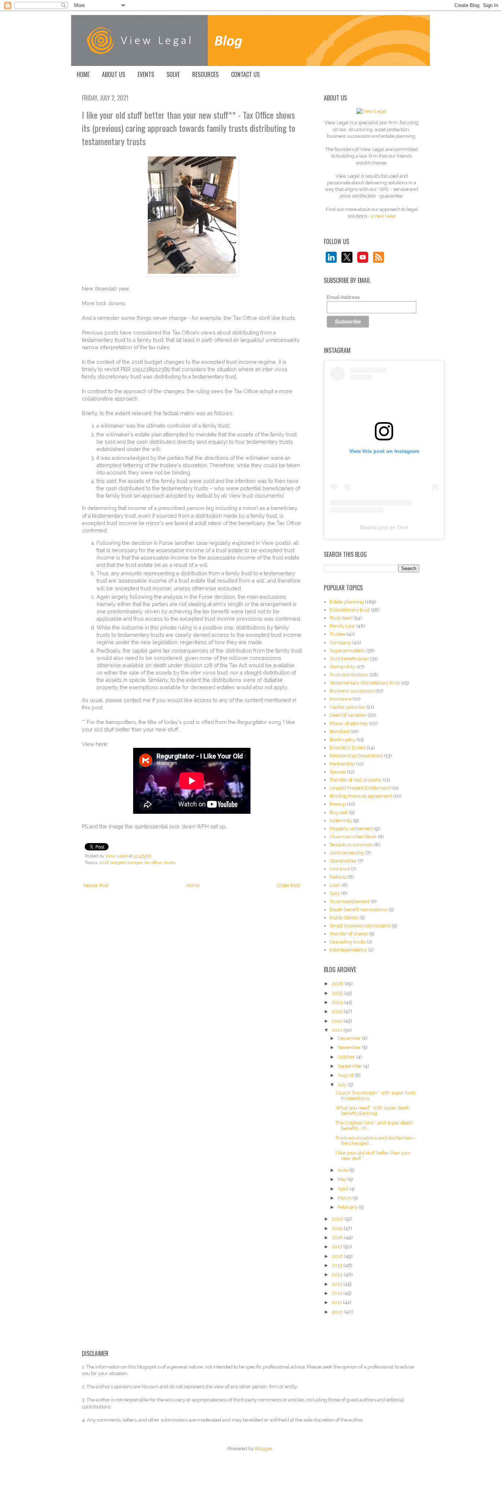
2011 (337, 1302)
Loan (335, 885)
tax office (153, 862)
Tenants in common (351, 844)
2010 (338, 1312)
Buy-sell (339, 812)
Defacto (338, 877)
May (342, 1179)
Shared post (374, 527)
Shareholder (343, 861)
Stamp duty (342, 666)
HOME (83, 74)
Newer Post (96, 885)
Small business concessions (360, 925)
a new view (383, 216)
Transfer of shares (349, 934)
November (349, 1047)
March (344, 1198)
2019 (338, 1228)
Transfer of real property (356, 780)
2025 (338, 993)
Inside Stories (344, 917)
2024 (338, 1002)
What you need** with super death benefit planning (373, 1110)
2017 (337, 1246)
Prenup (338, 804)
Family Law (342, 626)
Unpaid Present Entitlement (360, 788)
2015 (337, 1265)
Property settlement (351, 828)
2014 (338, 1274)
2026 (338, 983)
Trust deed (341, 618)
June (343, 1170)
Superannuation (347, 650)
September (350, 1066)
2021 (337, 1030)
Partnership (342, 764)
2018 (338, 1237)
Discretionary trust (350, 610)
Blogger (263, 1448)
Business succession (352, 691)
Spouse (338, 772)
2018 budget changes (120, 862)
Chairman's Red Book (353, 836)
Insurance (340, 699)
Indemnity (341, 820)
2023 (338, 1011)
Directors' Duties (348, 747)
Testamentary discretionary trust (365, 683)
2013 (337, 1284)
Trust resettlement (349, 901)
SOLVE (173, 74)
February (348, 1207)
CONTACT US (245, 74)
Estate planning (347, 602)
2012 (337, 1293)
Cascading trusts (348, 942)
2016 (338, 1256)
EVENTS (146, 74)
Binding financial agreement (361, 796)
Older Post (288, 885)
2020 (338, 1219)
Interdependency (348, 950)
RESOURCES (205, 74)
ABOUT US (113, 74)
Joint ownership (347, 853)
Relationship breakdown (356, 755)
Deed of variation (348, 715)
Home (193, 885)
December (349, 1038)
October (346, 1057)
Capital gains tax (347, 707)
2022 (338, 1021)
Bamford (339, 731)
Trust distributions (349, 674)
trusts (169, 862)
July (342, 1084)
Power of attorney (349, 723)
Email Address (343, 297)
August (345, 1075)
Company (340, 642)
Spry (335, 893)
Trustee (337, 634)
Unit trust (340, 869)
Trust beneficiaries (349, 658)
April (343, 1189)
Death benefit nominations (358, 909)
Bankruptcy (342, 739)
